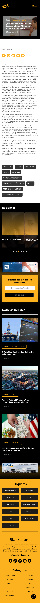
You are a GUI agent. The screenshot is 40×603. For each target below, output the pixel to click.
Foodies (10, 579)
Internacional (18, 347)
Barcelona (7, 167)
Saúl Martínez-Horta (12, 195)
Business (8, 347)
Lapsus (6, 172)
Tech (30, 583)
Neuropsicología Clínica (13, 183)
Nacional (16, 443)
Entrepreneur (10, 575)
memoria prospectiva (12, 178)
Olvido (30, 183)
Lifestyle (30, 591)
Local (14, 395)
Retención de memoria (12, 189)
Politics (10, 583)
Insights (24, 20)
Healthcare (16, 20)
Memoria (16, 172)
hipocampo (29, 167)
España (19, 167)
